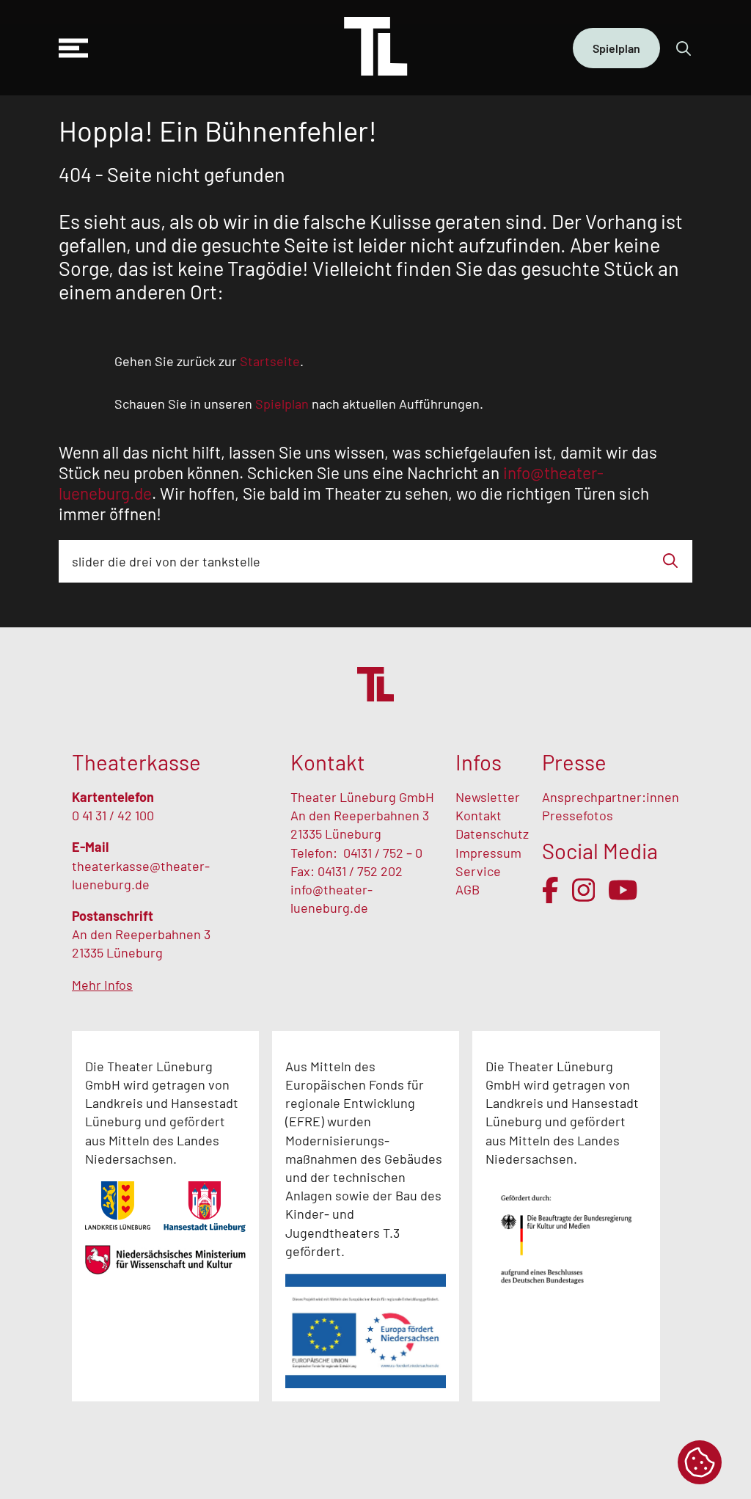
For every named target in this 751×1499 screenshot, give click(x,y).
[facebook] (550, 890)
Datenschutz (492, 833)
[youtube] (623, 890)
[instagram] (584, 890)
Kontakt (478, 815)
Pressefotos (577, 815)
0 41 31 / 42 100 (113, 815)
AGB (467, 889)
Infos (478, 762)
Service (479, 871)
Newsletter (487, 797)
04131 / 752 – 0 (382, 853)
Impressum (488, 853)
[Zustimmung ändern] (700, 1462)
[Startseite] (375, 48)
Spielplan (616, 48)
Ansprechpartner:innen (610, 797)
